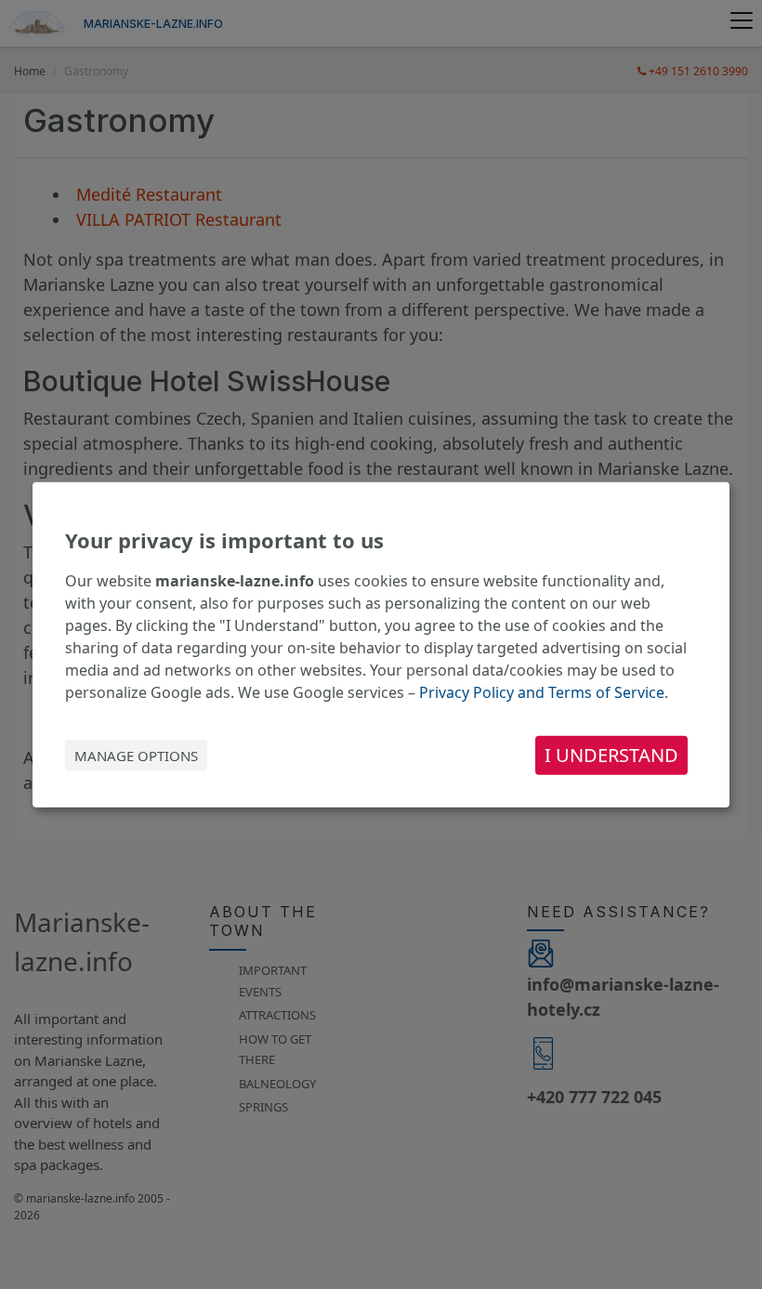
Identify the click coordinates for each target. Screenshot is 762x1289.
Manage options (136, 755)
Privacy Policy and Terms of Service (541, 692)
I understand (611, 755)
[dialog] (381, 644)
